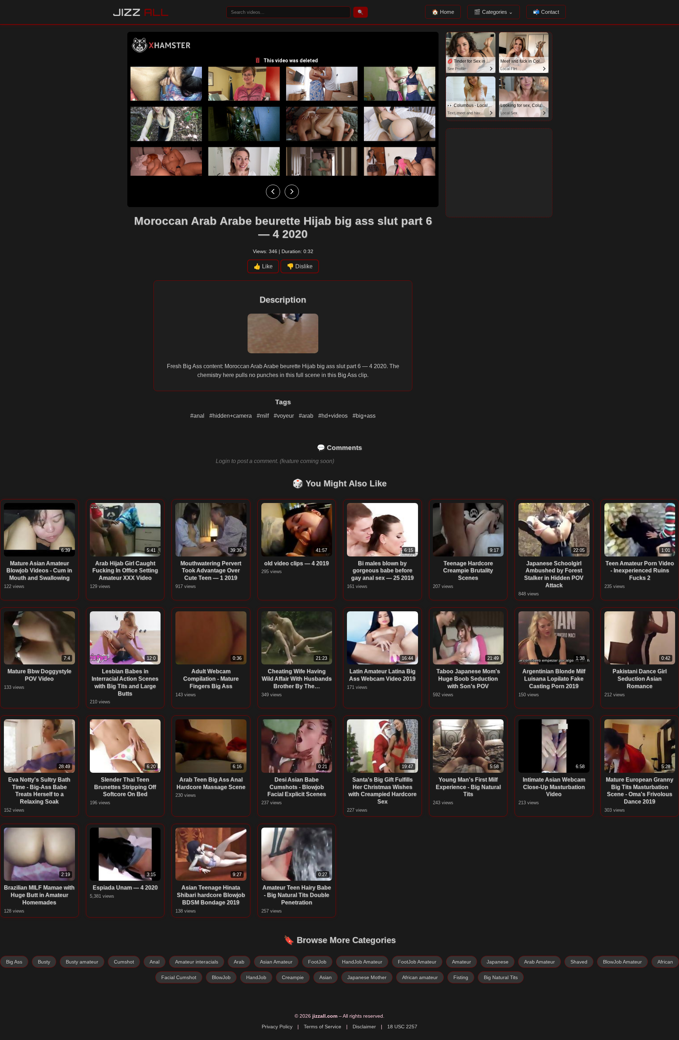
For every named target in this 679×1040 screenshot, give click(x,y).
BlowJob (221, 977)
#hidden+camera (231, 416)
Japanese (498, 962)
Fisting (460, 977)
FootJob (317, 962)
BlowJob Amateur (622, 962)
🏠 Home (443, 12)
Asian (325, 977)
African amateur (420, 977)
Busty (44, 962)
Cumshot (124, 962)
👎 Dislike (300, 266)
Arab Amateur (539, 962)
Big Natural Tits (501, 977)
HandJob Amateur (362, 962)
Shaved (578, 962)
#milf (263, 416)
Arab (239, 962)
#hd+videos (333, 416)
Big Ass (14, 962)
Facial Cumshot (178, 977)
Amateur (461, 962)
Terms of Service (322, 1026)
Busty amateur (82, 962)
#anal (198, 416)
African (665, 962)
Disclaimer (364, 1026)
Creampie (293, 977)
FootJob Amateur (417, 962)
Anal (154, 962)
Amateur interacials (196, 962)
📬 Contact (546, 12)
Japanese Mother (367, 977)
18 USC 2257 (402, 1026)
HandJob (256, 977)
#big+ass (364, 416)
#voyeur (284, 416)
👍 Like (263, 266)
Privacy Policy (277, 1026)
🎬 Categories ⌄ (493, 12)
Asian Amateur (276, 962)
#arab (307, 416)
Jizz (141, 12)
